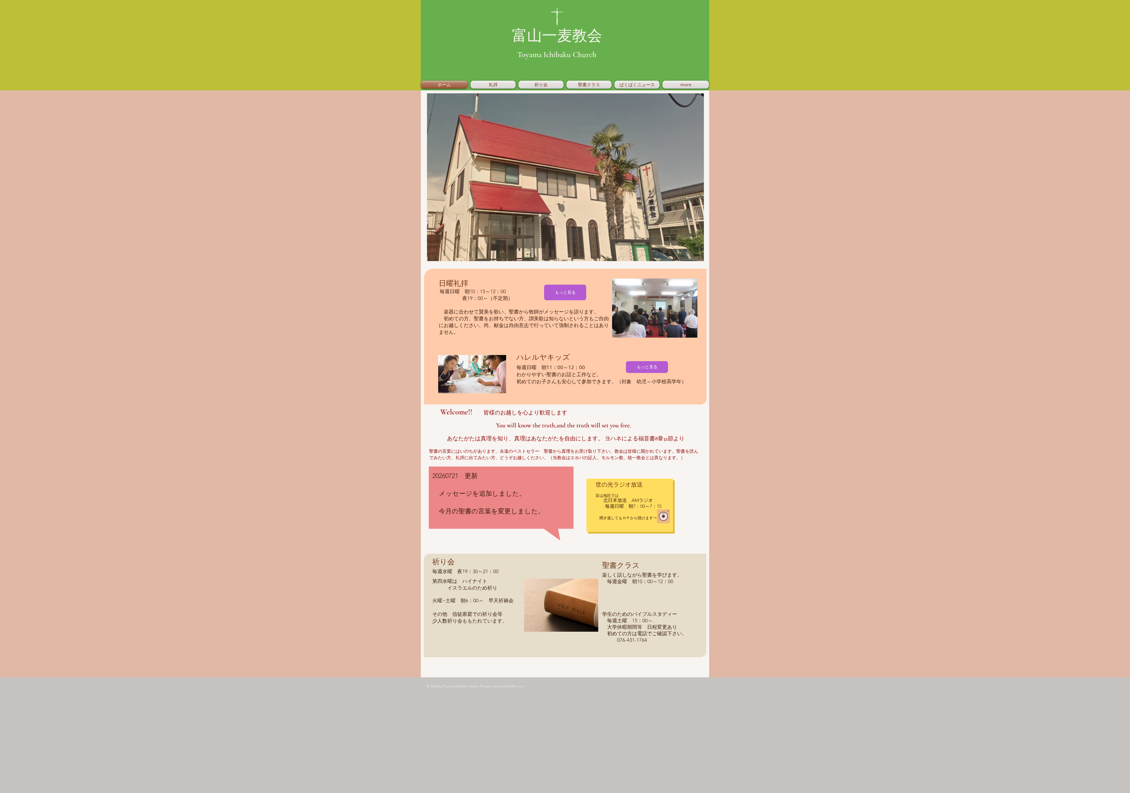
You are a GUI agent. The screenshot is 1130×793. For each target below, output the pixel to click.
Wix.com (517, 686)
